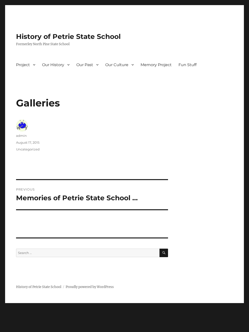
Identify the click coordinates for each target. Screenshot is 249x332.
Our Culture (116, 64)
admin (21, 136)
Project (23, 64)
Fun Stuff (187, 64)
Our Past (84, 64)
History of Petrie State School (68, 36)
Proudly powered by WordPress (90, 287)
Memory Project (156, 64)
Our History (53, 64)
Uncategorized (28, 149)
